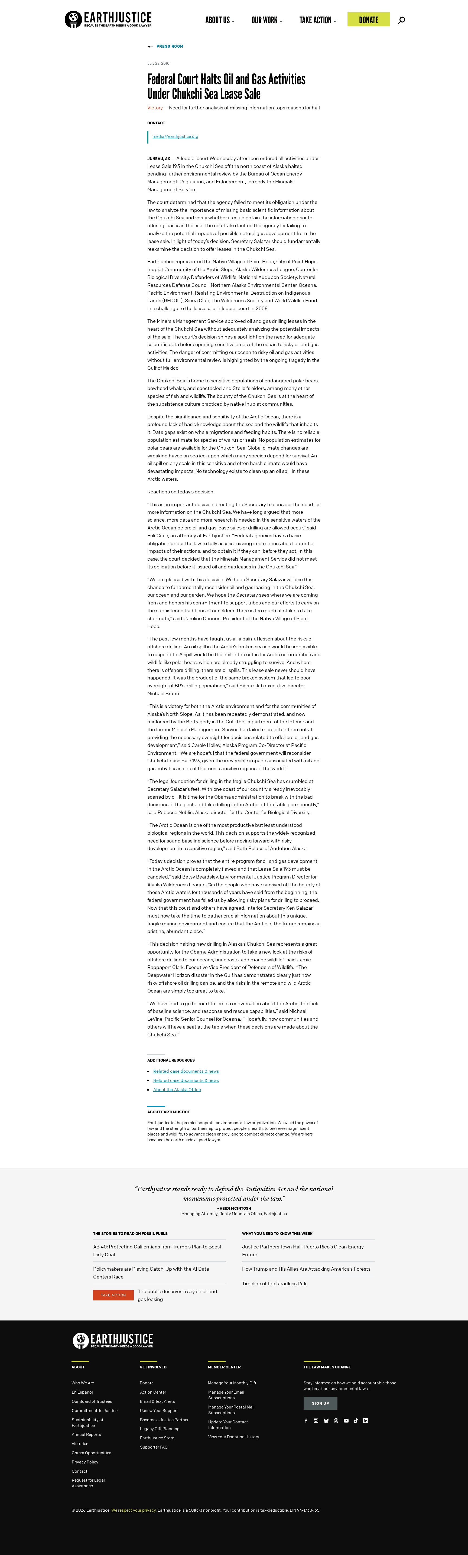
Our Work (265, 19)
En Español (82, 1392)
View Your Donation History (233, 1436)
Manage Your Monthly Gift (232, 1382)
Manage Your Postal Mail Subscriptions (231, 1409)
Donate (368, 19)
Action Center (153, 1392)
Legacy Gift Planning (160, 1428)
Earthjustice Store (157, 1437)
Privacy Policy (85, 1462)
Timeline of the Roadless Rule (275, 1283)
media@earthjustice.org (175, 136)
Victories (80, 1443)
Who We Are (83, 1382)
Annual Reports (86, 1434)
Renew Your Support (159, 1410)
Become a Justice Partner (164, 1419)
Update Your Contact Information (228, 1424)
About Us (217, 19)
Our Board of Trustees (92, 1401)
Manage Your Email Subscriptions (226, 1394)
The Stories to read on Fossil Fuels (130, 1233)
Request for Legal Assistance (88, 1482)
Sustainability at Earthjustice (87, 1422)
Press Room (170, 46)
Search (400, 19)
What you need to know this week (277, 1233)
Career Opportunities (91, 1452)
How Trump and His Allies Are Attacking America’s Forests (306, 1269)
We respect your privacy (133, 1510)
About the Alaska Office (177, 1089)
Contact (79, 1471)
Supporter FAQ (154, 1447)
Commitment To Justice (95, 1410)
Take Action (316, 19)
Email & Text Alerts (157, 1401)
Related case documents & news (186, 1071)
